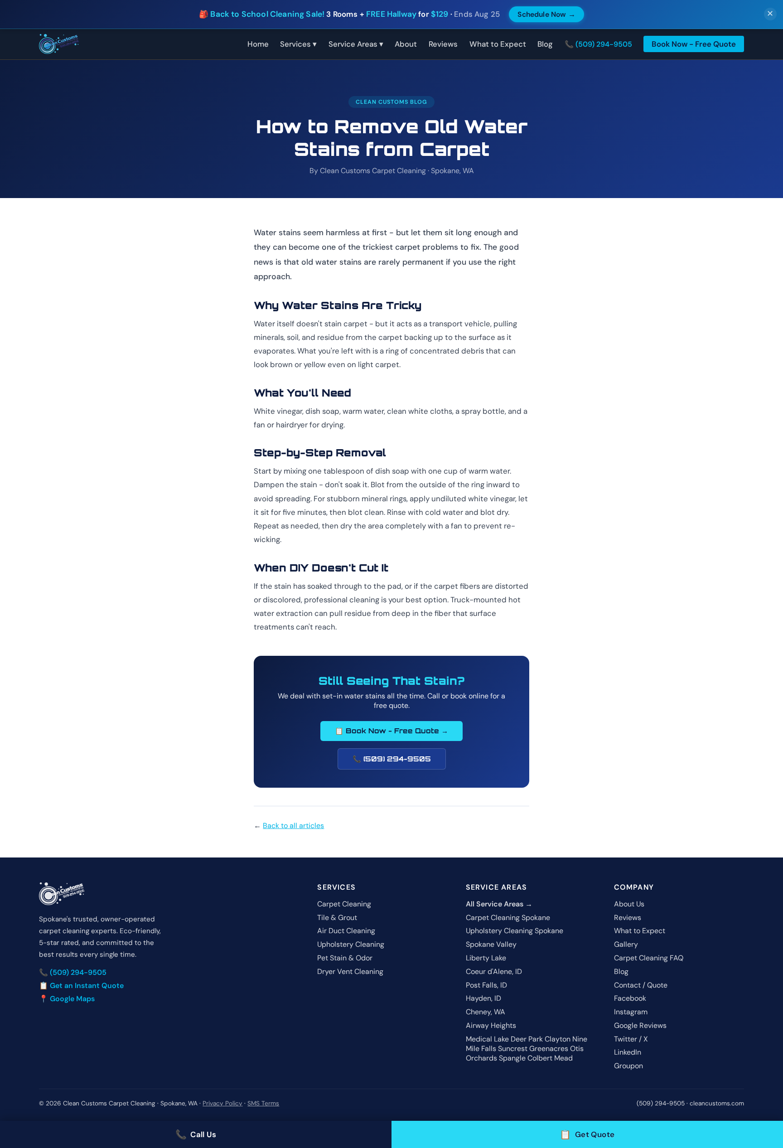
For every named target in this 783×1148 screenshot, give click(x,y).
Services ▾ (298, 44)
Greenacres (548, 1048)
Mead (563, 1058)
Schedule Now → (546, 14)
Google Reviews (640, 1025)
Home (258, 44)
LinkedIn (627, 1052)
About (406, 44)
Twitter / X (631, 1039)
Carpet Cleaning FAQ (648, 958)
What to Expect (497, 44)
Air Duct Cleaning (346, 930)
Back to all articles (293, 825)
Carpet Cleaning (344, 904)
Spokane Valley (491, 944)
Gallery (626, 944)
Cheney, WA (485, 1012)
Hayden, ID (483, 998)
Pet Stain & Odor (344, 958)
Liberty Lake (486, 958)
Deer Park (527, 1039)
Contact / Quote (640, 985)
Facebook (630, 998)
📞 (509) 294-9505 (598, 44)
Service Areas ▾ (356, 44)
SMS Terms (263, 1103)
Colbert (539, 1058)
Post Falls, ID (486, 985)
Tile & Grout (337, 917)
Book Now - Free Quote (694, 44)
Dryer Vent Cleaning (350, 971)
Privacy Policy (222, 1103)
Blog (545, 44)
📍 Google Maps (67, 998)
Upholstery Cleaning (350, 944)
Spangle (512, 1058)
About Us (629, 904)
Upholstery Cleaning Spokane (514, 930)
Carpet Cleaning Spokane (508, 917)
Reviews (443, 44)
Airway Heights (491, 1025)
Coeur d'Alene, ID (494, 971)
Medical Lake (487, 1039)
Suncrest (512, 1048)
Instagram (631, 1012)
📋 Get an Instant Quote (81, 985)
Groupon (628, 1065)
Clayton (557, 1039)
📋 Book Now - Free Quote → (391, 731)
